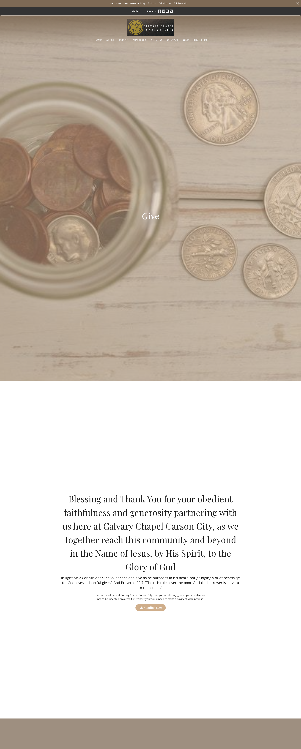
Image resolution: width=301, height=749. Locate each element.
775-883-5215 (149, 11)
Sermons (156, 40)
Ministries (139, 40)
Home (98, 40)
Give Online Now (151, 608)
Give (186, 40)
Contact (136, 11)
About (110, 40)
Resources (200, 40)
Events (123, 40)
